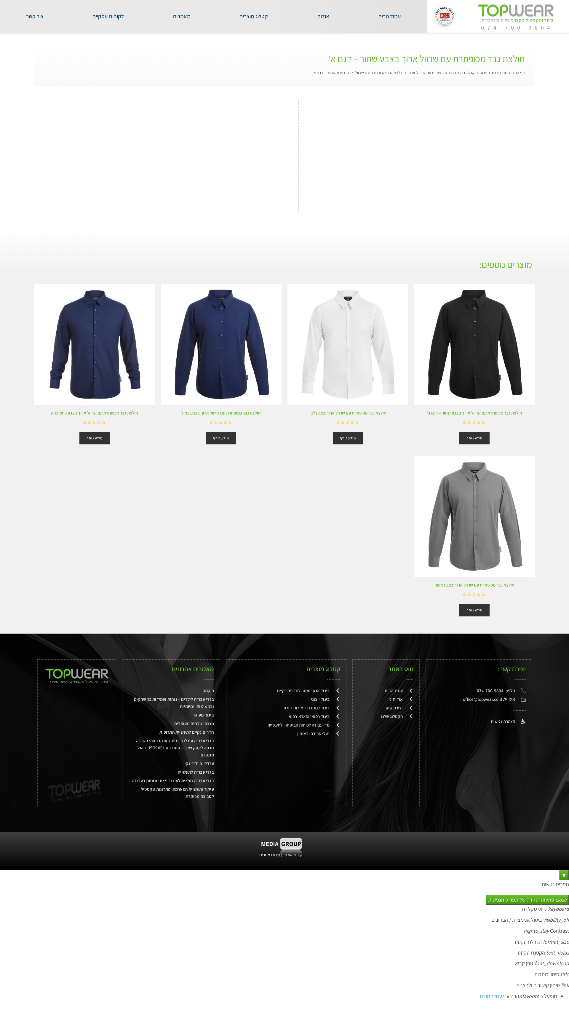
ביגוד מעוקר (203, 715)
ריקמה (208, 690)
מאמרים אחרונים (193, 669)
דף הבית (518, 72)
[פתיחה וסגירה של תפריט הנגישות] (564, 875)
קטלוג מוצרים (253, 16)
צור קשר (35, 16)
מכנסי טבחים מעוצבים (194, 723)
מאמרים (182, 16)
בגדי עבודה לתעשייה (196, 772)
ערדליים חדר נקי (199, 763)
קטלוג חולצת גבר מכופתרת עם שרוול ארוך (441, 72)
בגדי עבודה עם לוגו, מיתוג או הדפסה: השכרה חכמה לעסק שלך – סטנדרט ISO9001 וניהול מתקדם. (175, 748)
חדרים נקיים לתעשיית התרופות (186, 732)
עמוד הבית (389, 16)
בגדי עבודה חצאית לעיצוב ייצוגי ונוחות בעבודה (173, 780)
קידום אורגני (293, 855)
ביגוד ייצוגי (488, 72)
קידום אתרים (269, 855)
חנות (503, 72)
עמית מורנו (491, 996)
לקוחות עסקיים (108, 16)
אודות (323, 16)
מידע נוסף (474, 438)
